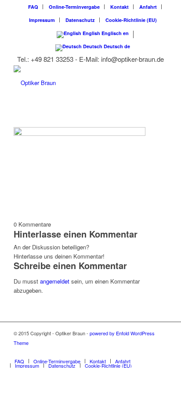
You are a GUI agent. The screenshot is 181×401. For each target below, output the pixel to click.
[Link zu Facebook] (160, 351)
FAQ (33, 7)
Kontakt (119, 7)
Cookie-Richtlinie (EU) (131, 20)
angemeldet (54, 281)
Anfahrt (148, 7)
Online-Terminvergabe (74, 7)
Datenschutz (80, 20)
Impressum (42, 20)
